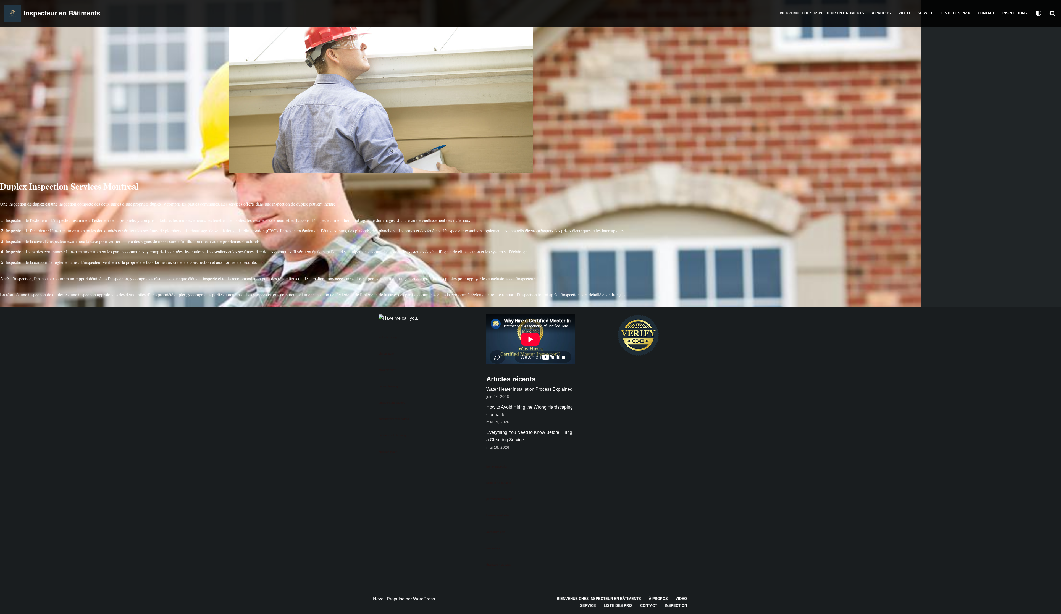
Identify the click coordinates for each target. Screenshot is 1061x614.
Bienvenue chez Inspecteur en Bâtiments (822, 13)
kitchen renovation (498, 482)
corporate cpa (495, 532)
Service (926, 13)
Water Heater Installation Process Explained (529, 389)
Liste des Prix (955, 13)
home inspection (497, 466)
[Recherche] (1052, 13)
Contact (986, 13)
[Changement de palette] (1038, 13)
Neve (378, 599)
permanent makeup (499, 499)
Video (904, 13)
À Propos (881, 13)
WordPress (424, 599)
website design (388, 337)
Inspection (676, 605)
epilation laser (388, 451)
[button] (1027, 13)
